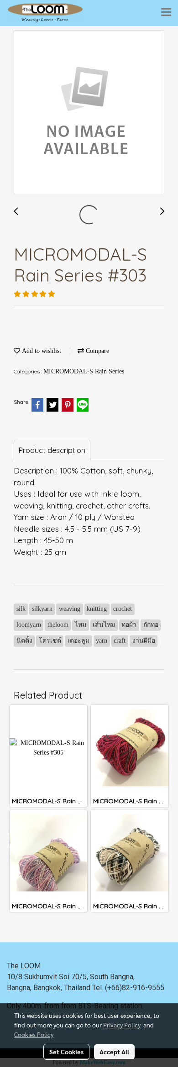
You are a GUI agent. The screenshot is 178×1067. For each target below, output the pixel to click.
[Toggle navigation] (166, 13)
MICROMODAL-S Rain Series (83, 371)
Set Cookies (66, 1051)
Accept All (114, 1051)
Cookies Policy (33, 1034)
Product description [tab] (52, 450)
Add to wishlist (40, 350)
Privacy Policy (122, 1025)
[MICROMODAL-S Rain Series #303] (89, 113)
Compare (96, 350)
